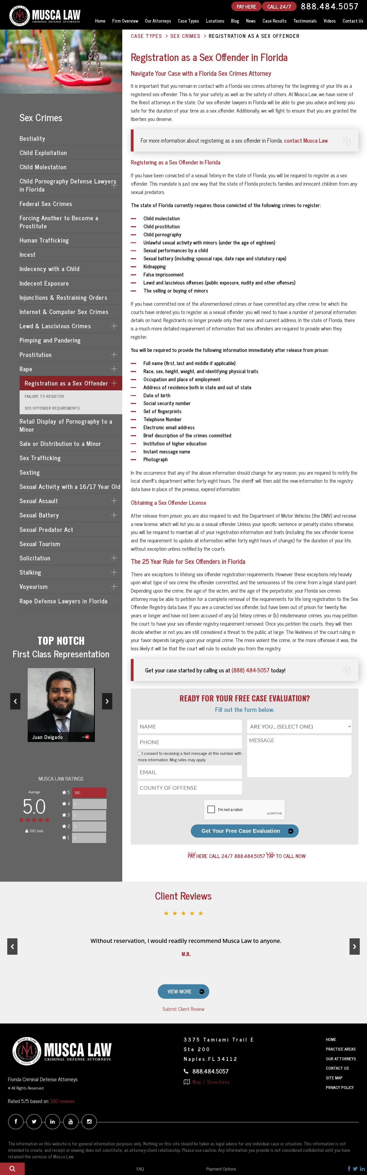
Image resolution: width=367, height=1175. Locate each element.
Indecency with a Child (50, 268)
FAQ (140, 1168)
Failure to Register (44, 396)
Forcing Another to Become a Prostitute (59, 222)
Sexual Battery (39, 515)
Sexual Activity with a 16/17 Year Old (70, 486)
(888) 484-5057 (250, 670)
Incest (28, 254)
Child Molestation (43, 167)
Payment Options (221, 1168)
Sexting (30, 472)
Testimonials (305, 20)
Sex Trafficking (40, 458)
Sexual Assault (39, 501)
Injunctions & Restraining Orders (63, 297)
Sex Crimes (41, 117)
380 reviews (62, 1101)
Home (100, 20)
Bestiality (32, 138)
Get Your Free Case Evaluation (241, 831)
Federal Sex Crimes (46, 203)
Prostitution (36, 354)
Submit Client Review (183, 1009)
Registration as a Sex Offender (67, 383)
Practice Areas (341, 1049)
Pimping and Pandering (50, 340)
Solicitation (35, 558)
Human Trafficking (44, 240)
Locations (215, 20)
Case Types (188, 20)
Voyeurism (34, 586)
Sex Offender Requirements (52, 408)
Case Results (274, 20)
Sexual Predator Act (46, 529)
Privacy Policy (340, 1087)
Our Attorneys (158, 20)
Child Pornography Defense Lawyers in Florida (68, 185)
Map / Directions (210, 1081)
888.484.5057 (330, 6)
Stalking (30, 572)
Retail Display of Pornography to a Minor (66, 425)
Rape (26, 369)
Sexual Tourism (40, 544)
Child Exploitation (43, 152)
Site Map (334, 1077)
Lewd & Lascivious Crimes (55, 326)
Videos (330, 20)
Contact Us (353, 20)
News (251, 20)
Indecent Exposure (44, 283)
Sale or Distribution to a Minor (61, 443)
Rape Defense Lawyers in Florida (64, 601)
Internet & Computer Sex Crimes (64, 311)
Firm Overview (125, 20)
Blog (235, 20)
